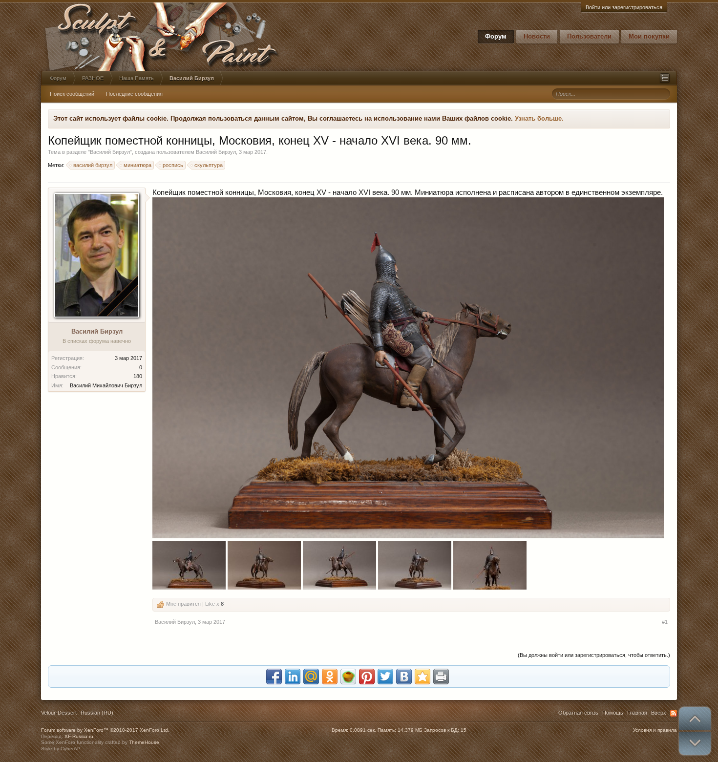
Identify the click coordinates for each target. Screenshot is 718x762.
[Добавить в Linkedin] (292, 676)
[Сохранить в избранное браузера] (422, 676)
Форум (496, 36)
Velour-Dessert (59, 713)
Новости (537, 36)
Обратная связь (578, 713)
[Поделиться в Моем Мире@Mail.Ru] (311, 676)
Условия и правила (655, 730)
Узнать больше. (539, 118)
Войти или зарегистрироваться (624, 7)
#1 (665, 622)
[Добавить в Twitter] (385, 676)
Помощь (612, 713)
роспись (173, 165)
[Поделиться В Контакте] (404, 676)
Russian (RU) (97, 713)
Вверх (658, 713)
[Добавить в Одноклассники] (330, 676)
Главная (637, 713)
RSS (673, 713)
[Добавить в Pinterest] (367, 676)
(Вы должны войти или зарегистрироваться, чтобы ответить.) (594, 655)
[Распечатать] (441, 676)
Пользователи (589, 36)
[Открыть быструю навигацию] (665, 78)
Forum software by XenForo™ (105, 730)
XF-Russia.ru (78, 736)
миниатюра (137, 165)
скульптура (208, 165)
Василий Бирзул (110, 152)
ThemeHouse (144, 742)
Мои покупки (649, 36)
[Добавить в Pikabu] (348, 676)
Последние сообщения (134, 94)
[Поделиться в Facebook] (274, 676)
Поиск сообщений (72, 94)
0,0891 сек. (363, 730)
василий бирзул (92, 165)
